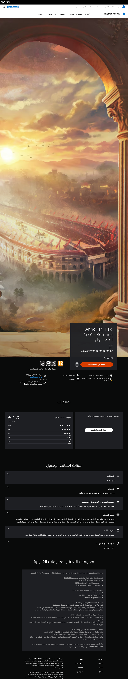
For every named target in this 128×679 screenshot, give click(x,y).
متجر (119, 7)
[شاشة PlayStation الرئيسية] (124, 7)
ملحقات (91, 7)
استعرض (41, 14)
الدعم (77, 7)
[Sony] (5, 4)
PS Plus (99, 7)
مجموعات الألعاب (75, 14)
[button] (35, 377)
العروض (62, 14)
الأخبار (84, 7)
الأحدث (87, 14)
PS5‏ (113, 7)
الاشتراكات (52, 14)
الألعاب (107, 7)
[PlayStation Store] (115, 14)
